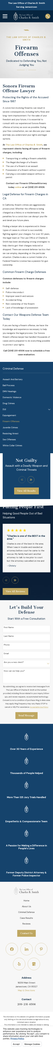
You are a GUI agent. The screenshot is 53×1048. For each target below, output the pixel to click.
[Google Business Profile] (34, 964)
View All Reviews (15, 591)
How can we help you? (14, 671)
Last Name (9, 636)
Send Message (26, 715)
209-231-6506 (26, 1004)
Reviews (26, 923)
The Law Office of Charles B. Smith (24, 144)
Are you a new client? (14, 662)
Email (6, 653)
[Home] (26, 16)
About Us (26, 906)
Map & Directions (26, 990)
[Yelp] (19, 964)
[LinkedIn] (26, 949)
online (18, 187)
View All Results (26, 491)
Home (26, 900)
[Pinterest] (41, 949)
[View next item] (31, 479)
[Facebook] (12, 949)
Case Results (26, 918)
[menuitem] (26, 379)
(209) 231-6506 (36, 187)
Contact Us (26, 933)
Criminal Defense (26, 912)
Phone (7, 645)
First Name (9, 627)
